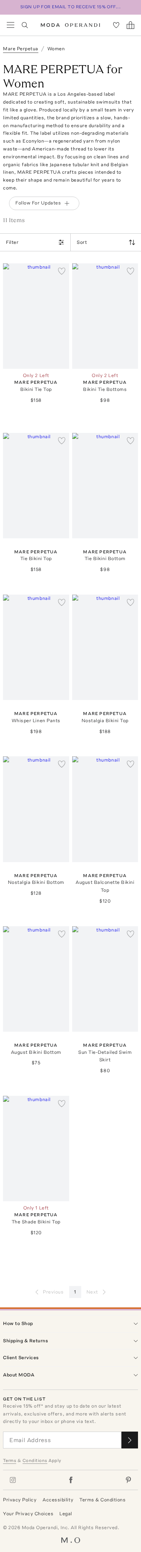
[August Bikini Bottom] (36, 979)
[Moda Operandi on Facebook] (70, 1480)
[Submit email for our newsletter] (129, 1440)
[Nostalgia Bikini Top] (105, 647)
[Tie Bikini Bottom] (105, 485)
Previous (53, 1292)
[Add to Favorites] (61, 270)
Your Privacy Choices (28, 1513)
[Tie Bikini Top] (36, 485)
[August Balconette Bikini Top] (105, 809)
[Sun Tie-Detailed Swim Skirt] (105, 979)
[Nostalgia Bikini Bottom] (36, 809)
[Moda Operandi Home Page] (70, 25)
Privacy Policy (19, 1499)
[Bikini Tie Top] (36, 316)
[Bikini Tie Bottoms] (105, 316)
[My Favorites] (116, 25)
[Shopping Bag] (130, 25)
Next (92, 1292)
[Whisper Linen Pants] (36, 647)
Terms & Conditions (102, 1499)
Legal (65, 1513)
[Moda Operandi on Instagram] (13, 1480)
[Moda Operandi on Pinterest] (128, 1480)
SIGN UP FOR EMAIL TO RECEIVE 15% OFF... (70, 6)
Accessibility (57, 1499)
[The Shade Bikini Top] (36, 1148)
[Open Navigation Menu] (10, 25)
